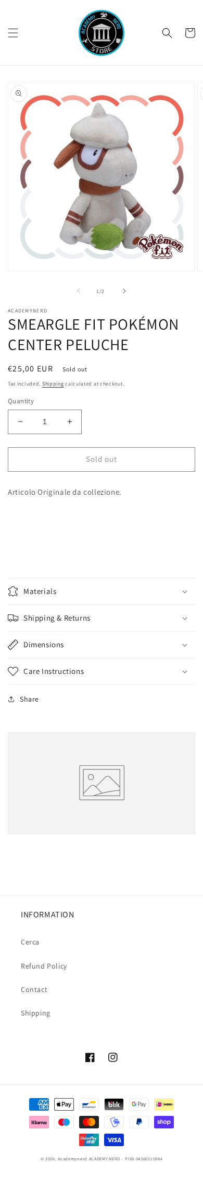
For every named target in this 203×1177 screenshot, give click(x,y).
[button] (13, 32)
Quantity (21, 401)
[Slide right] (124, 290)
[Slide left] (78, 290)
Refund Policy (44, 966)
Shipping (53, 383)
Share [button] (29, 699)
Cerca (30, 942)
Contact (34, 989)
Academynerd (72, 1158)
